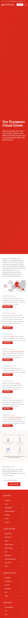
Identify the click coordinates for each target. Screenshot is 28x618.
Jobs (6, 504)
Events (7, 518)
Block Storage (8, 548)
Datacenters (8, 581)
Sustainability (8, 507)
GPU (6, 552)
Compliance (8, 588)
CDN (6, 566)
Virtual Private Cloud (10, 559)
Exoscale (9, 5)
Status (6, 596)
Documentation (9, 607)
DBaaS (7, 541)
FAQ (6, 592)
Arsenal (12, 336)
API (6, 611)
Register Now (14, 484)
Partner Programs (9, 511)
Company (7, 500)
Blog (6, 614)
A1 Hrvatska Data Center (14, 417)
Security (7, 585)
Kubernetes (8, 537)
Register (20, 4)
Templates (7, 577)
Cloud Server (8, 533)
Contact (7, 522)
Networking (8, 555)
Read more (7, 306)
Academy (7, 515)
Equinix (6, 304)
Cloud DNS (8, 562)
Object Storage (9, 544)
